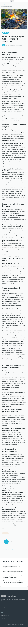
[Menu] (17, 1)
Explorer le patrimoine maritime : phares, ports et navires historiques (13, 576)
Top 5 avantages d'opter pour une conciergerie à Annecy (11, 567)
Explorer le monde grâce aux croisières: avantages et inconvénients (13, 571)
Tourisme (8, 4)
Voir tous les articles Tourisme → (10, 549)
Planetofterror (12, 596)
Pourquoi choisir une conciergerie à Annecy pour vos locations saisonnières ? (13, 581)
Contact (3, 618)
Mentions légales (5, 615)
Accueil (3, 4)
